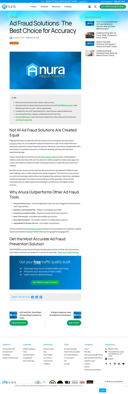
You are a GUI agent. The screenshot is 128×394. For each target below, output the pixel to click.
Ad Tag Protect (7, 352)
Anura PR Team (18, 38)
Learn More (83, 1)
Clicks (25, 352)
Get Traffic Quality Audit (112, 7)
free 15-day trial (25, 120)
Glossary (67, 364)
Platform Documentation (92, 370)
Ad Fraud (14, 43)
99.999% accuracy (65, 105)
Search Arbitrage (28, 361)
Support (111, 359)
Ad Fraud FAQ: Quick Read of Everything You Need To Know (31, 315)
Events (86, 367)
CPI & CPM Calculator (71, 355)
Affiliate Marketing (29, 349)
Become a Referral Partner (93, 358)
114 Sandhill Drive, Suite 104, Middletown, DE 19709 (116, 354)
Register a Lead (89, 361)
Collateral (47, 364)
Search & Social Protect (10, 358)
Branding (87, 352)
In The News (48, 358)
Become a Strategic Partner (93, 355)
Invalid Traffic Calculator (72, 352)
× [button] (125, 386)
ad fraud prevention (49, 157)
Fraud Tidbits (48, 355)
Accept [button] (102, 390)
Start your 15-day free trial (68, 252)
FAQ (65, 361)
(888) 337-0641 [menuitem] (113, 349)
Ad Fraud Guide (49, 349)
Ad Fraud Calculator (70, 349)
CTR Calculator (69, 358)
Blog (45, 352)
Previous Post (19, 323)
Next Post (74, 323)
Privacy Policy (78, 386)
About (86, 349)
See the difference (23, 117)
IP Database (6, 355)
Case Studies (48, 361)
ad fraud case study (33, 229)
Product (33, 7)
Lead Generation (28, 355)
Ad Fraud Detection (8, 349)
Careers (87, 364)
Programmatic (27, 358)
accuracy (13, 143)
